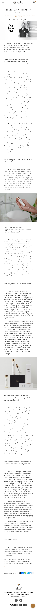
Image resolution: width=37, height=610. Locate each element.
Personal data (13, 594)
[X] (20, 573)
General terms (24, 594)
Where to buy (8, 592)
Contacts (17, 592)
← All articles (5, 567)
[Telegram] (30, 573)
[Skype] (28, 573)
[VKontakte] (22, 573)
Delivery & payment (27, 592)
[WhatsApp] (25, 573)
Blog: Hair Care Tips (14, 20)
